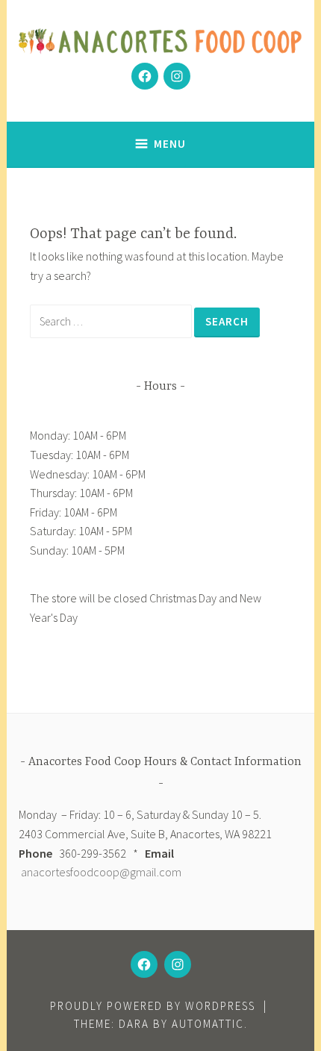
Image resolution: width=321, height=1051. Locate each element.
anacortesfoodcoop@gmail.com (101, 871)
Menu (170, 144)
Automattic (208, 1024)
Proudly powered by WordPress (152, 1006)
